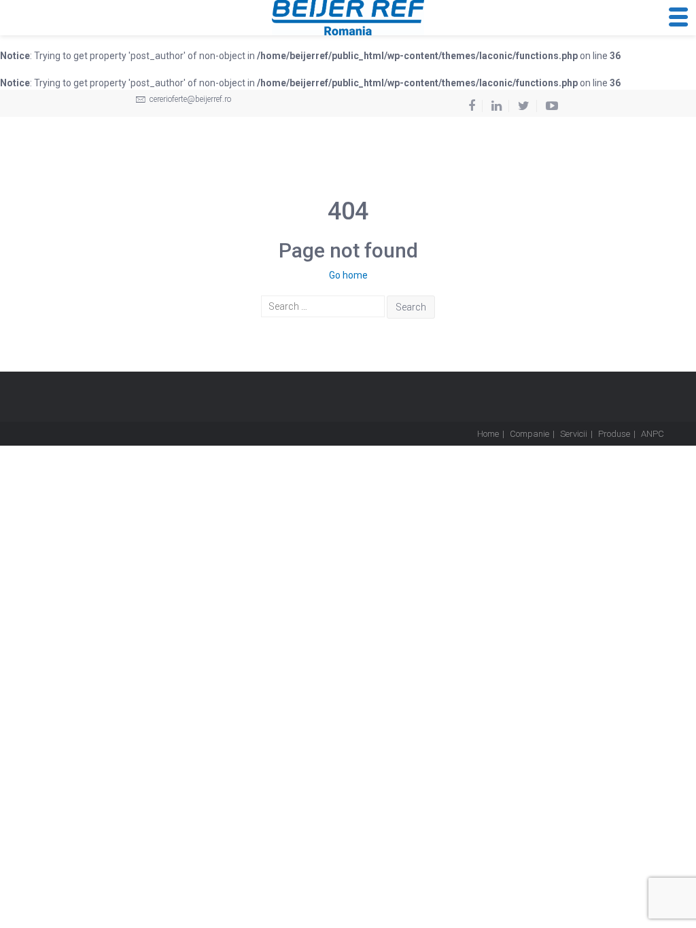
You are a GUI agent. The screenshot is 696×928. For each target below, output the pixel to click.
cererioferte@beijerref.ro (189, 99)
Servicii (573, 434)
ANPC (652, 434)
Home (488, 434)
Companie (529, 434)
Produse (614, 434)
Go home (348, 275)
